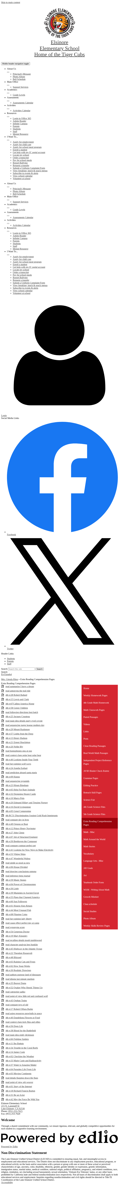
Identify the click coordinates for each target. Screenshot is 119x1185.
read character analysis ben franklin (22, 944)
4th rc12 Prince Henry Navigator (21, 828)
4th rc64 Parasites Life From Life (21, 1069)
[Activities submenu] (8, 108)
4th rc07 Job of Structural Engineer (22, 837)
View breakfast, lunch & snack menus (30, 170)
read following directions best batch (22, 712)
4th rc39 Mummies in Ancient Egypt (22, 893)
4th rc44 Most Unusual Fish (18, 910)
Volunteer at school (21, 178)
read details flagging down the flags (22, 1078)
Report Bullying (20, 163)
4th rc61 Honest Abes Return (19, 906)
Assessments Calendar (23, 102)
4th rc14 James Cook (15, 1052)
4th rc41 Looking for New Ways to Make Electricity (29, 850)
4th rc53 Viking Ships (16, 854)
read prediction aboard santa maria (21, 772)
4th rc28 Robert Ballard (16, 695)
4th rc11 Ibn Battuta (15, 1043)
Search (4, 669)
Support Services (20, 87)
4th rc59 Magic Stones (16, 880)
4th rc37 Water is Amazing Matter (21, 1065)
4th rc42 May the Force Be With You (22, 1099)
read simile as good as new (18, 863)
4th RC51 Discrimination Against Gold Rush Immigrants (32, 815)
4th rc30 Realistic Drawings (18, 970)
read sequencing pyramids (17, 781)
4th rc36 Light (12, 888)
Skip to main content (10, 2)
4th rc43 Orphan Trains (16, 1000)
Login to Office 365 (22, 118)
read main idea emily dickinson (20, 1035)
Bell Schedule (19, 79)
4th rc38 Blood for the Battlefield (21, 1030)
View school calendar (23, 176)
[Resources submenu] (8, 116)
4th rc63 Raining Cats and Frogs (20, 962)
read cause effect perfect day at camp (22, 923)
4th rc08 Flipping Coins (16, 914)
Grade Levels (19, 95)
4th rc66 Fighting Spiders (17, 1039)
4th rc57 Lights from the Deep (19, 734)
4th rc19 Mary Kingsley (16, 936)
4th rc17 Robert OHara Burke (19, 1009)
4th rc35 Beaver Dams (16, 983)
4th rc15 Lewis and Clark (17, 699)
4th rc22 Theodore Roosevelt (19, 953)
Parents (16, 126)
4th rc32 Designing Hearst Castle (21, 794)
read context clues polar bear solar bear (23, 755)
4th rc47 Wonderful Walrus (18, 858)
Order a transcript (21, 157)
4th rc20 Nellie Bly (14, 746)
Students (17, 129)
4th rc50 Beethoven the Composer (21, 841)
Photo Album (19, 76)
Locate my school (21, 155)
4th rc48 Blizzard (13, 957)
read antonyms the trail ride (18, 691)
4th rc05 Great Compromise (18, 811)
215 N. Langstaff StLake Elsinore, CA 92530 (13, 1107)
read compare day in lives (17, 820)
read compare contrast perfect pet (21, 845)
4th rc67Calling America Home (20, 703)
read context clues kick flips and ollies (23, 1022)
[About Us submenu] (8, 72)
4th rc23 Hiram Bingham (17, 785)
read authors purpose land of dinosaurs (23, 974)
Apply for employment (23, 142)
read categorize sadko (15, 992)
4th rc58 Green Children (17, 708)
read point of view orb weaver (19, 1082)
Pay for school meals (22, 160)
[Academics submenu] (8, 93)
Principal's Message (22, 74)
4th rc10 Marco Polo (15, 798)
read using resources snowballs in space (24, 1013)
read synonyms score (15, 927)
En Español (6, 674)
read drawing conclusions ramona (21, 871)
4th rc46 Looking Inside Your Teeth (22, 759)
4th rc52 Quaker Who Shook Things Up (24, 987)
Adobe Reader (19, 121)
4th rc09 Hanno (13, 777)
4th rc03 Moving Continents (18, 1073)
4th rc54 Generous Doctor (17, 931)
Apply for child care (22, 144)
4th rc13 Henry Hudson (16, 738)
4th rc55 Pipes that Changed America (23, 897)
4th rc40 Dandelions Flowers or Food (23, 1017)
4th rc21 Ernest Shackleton (18, 742)
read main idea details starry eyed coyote (24, 721)
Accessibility (7, 1182)
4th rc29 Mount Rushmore (18, 729)
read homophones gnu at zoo (19, 751)
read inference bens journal (18, 876)
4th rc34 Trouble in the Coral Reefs (22, 1048)
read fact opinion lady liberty (19, 919)
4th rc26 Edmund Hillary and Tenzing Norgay (27, 802)
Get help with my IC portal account (29, 152)
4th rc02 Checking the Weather (20, 1056)
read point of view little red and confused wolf (27, 996)
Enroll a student (20, 150)
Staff (15, 131)
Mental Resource (20, 134)
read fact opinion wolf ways (18, 764)
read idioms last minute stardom (20, 979)
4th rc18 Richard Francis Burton (20, 1091)
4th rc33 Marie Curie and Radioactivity (23, 1060)
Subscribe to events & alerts (25, 173)
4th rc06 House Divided (17, 867)
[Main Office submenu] (8, 85)
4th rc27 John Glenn (15, 832)
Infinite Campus (20, 123)
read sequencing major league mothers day (25, 725)
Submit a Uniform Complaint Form (29, 168)
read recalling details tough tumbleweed (24, 940)
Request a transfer (21, 165)
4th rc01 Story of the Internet (19, 1086)
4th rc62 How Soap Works (18, 966)
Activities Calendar (21, 110)
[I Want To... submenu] (8, 140)
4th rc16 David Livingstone (18, 807)
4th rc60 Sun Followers (16, 901)
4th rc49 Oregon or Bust (17, 824)
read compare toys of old (17, 1004)
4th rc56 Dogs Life (14, 1026)
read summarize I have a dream (20, 686)
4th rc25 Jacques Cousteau (18, 716)
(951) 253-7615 (15, 1111)
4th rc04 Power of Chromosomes (21, 884)
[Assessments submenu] (8, 100)
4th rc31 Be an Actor (15, 1095)
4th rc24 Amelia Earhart (16, 768)
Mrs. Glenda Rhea (9, 679)
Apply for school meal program (27, 147)
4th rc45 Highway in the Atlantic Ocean (24, 949)
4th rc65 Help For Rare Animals (20, 789)
